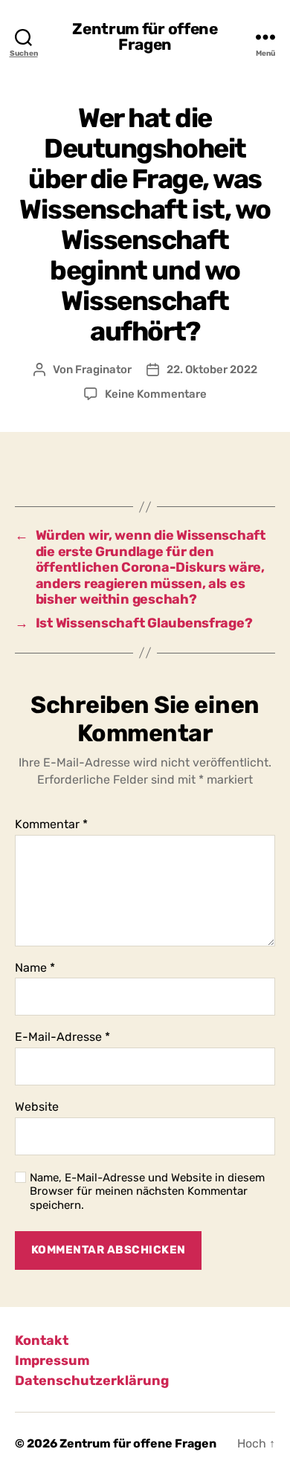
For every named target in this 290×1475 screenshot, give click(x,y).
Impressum (52, 1360)
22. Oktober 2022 (212, 369)
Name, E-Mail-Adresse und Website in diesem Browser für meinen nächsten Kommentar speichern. (147, 1192)
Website (37, 1107)
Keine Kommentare (156, 394)
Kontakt (41, 1340)
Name (35, 968)
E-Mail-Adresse (62, 1037)
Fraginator (103, 369)
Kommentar (51, 824)
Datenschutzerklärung (92, 1380)
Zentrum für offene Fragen (144, 36)
